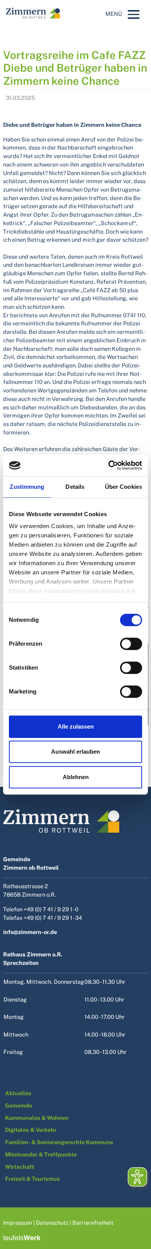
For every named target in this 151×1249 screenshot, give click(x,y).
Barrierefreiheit (92, 1222)
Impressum (17, 1222)
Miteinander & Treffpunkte (41, 1154)
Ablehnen (76, 777)
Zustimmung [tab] (27, 486)
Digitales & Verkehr (31, 1129)
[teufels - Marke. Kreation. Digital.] (21, 1237)
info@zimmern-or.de (30, 932)
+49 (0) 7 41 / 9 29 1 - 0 (51, 909)
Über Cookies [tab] (123, 486)
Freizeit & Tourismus (32, 1178)
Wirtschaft (19, 1166)
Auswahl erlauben (75, 751)
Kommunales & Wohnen (37, 1117)
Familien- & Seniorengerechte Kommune (59, 1142)
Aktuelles (19, 1093)
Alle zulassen (76, 726)
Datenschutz (52, 1222)
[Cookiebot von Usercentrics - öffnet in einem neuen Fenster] (108, 465)
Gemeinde (18, 1105)
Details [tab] (74, 486)
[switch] (131, 644)
